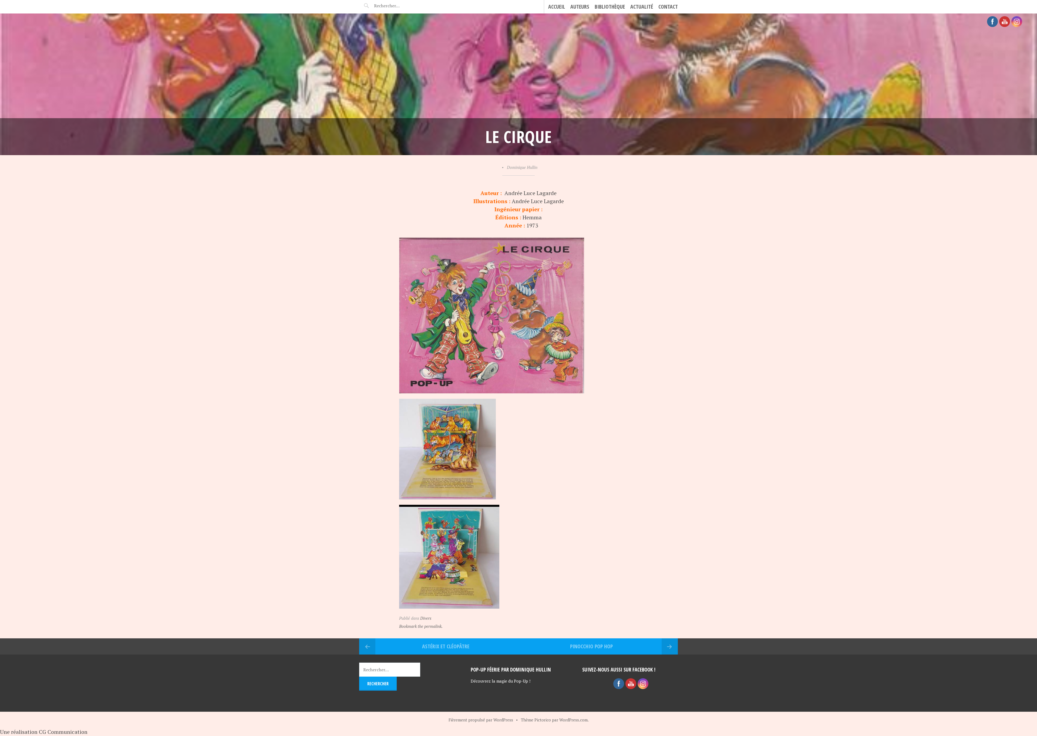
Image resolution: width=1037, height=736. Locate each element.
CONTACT (668, 6)
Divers (425, 618)
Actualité (641, 6)
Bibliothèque (610, 6)
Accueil (556, 6)
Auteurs (579, 6)
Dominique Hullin (522, 167)
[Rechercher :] (396, 5)
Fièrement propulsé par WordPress (481, 720)
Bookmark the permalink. (421, 626)
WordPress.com (573, 720)
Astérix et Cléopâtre (445, 646)
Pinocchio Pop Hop (591, 646)
